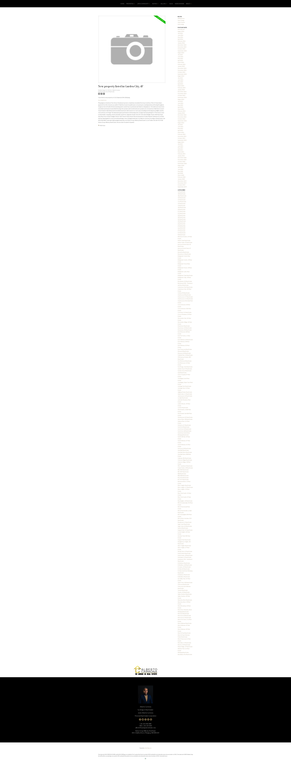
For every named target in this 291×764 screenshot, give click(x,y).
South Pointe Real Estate (184, 553)
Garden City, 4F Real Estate (108, 91)
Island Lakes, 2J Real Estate (185, 394)
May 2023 (180, 105)
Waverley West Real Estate (185, 600)
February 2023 (181, 111)
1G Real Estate (182, 199)
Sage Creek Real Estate (184, 524)
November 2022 (182, 117)
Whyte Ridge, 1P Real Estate (185, 646)
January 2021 (181, 155)
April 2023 (180, 107)
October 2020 (181, 161)
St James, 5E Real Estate (184, 567)
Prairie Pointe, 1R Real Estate (185, 468)
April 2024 (180, 84)
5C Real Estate (181, 227)
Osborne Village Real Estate (185, 460)
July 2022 (180, 124)
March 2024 (181, 85)
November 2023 (182, 93)
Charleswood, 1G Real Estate (185, 298)
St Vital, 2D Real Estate (184, 569)
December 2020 (182, 157)
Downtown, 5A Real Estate (185, 328)
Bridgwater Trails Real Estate (185, 275)
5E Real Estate (181, 229)
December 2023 (182, 91)
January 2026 (181, 43)
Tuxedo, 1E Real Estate (184, 592)
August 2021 (181, 142)
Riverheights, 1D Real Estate (185, 501)
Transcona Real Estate (183, 584)
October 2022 (181, 119)
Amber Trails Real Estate (184, 240)
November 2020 (182, 159)
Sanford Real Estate (183, 528)
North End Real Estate (183, 427)
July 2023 (180, 101)
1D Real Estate (182, 197)
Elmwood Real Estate (183, 351)
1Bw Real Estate (182, 196)
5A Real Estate (181, 225)
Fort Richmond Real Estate (185, 361)
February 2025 (181, 64)
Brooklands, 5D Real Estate (185, 281)
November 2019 (182, 183)
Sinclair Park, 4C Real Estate (185, 551)
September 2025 (182, 50)
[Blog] (151, 719)
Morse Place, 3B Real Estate (185, 419)
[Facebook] (140, 719)
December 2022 (182, 115)
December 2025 (182, 45)
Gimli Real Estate (182, 372)
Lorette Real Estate (183, 407)
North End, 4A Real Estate (184, 429)
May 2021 (180, 148)
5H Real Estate (182, 232)
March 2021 (181, 152)
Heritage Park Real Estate (184, 386)
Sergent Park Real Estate (184, 539)
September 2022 (182, 120)
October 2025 (181, 49)
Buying (154, 3)
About (188, 3)
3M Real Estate (182, 221)
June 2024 (180, 80)
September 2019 (182, 186)
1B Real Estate (181, 194)
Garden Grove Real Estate (184, 370)
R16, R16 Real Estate (183, 477)
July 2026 (180, 33)
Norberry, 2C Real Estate (184, 425)
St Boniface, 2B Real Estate (185, 565)
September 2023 (182, 97)
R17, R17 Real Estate (183, 479)
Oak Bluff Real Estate (183, 450)
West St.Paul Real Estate (184, 633)
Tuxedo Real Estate (183, 590)
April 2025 (180, 60)
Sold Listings (181, 24)
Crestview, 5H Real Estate (184, 312)
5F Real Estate (181, 230)
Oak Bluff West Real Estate (185, 452)
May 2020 (180, 171)
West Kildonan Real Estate (184, 623)
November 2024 (182, 70)
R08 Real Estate (182, 473)
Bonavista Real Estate (183, 252)
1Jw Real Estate (182, 201)
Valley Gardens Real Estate (185, 594)
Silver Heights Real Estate (184, 545)
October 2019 (181, 185)
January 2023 (181, 113)
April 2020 (180, 173)
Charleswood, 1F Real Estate (185, 297)
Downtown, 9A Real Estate (185, 330)
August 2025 (181, 52)
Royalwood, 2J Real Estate (184, 522)
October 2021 (181, 138)
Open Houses (181, 22)
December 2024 (182, 68)
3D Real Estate (182, 219)
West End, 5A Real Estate (184, 615)
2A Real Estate (181, 209)
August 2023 (181, 99)
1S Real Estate (181, 205)
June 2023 (180, 103)
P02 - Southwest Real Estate (185, 466)
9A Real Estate (181, 234)
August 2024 (181, 76)
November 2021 (182, 136)
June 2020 (180, 169)
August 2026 (181, 31)
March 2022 (181, 132)
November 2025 (182, 47)
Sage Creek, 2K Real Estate (185, 526)
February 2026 (181, 41)
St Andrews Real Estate (184, 563)
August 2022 (181, 122)
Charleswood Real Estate (184, 295)
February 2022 (181, 134)
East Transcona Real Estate (185, 349)
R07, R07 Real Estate (183, 471)
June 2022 (180, 126)
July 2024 (180, 78)
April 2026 (180, 39)
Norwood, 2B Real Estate (184, 448)
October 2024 (181, 72)
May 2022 (180, 128)
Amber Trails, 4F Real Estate (185, 242)
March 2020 (181, 175)
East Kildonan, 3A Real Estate (185, 339)
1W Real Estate (182, 207)
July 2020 (180, 167)
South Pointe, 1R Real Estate (185, 555)
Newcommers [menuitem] (179, 3)
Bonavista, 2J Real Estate (184, 254)
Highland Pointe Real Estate (185, 392)
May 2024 (180, 82)
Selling (163, 3)
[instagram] (145, 719)
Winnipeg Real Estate (183, 652)
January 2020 (181, 179)
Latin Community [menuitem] (143, 3)
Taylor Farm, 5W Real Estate (185, 582)
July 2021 (180, 144)
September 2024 (182, 74)
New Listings (181, 20)
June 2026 (180, 35)
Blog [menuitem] (171, 3)
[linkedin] (148, 719)
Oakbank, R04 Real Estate (184, 458)
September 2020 (182, 163)
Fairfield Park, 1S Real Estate (185, 355)
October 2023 (181, 95)
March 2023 (181, 109)
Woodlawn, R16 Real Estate (185, 654)
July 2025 (180, 54)
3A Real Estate (181, 215)
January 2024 (181, 89)
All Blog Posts (181, 18)
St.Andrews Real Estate (184, 574)
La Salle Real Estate (183, 398)
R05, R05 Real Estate (183, 469)
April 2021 (180, 150)
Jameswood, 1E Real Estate (185, 396)
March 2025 (181, 62)
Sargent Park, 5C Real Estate (185, 530)
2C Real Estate (181, 211)
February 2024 (181, 87)
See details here (102, 100)
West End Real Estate (183, 613)
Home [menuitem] (122, 3)
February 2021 (181, 153)
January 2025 (181, 66)
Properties (130, 3)
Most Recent (181, 29)
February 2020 (181, 177)
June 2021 (180, 146)
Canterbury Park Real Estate (185, 287)
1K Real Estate (181, 203)
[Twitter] (143, 719)
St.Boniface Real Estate (184, 576)
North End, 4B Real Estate (184, 431)
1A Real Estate (181, 192)
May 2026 (180, 37)
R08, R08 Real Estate (183, 475)
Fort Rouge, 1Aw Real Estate (185, 366)
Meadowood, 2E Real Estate (185, 417)
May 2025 (180, 58)
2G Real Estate (182, 213)
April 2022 (180, 130)
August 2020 (181, 165)
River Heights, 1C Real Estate (185, 487)
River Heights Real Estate (184, 485)
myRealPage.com (147, 748)
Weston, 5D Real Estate (184, 644)
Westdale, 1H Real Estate (184, 642)
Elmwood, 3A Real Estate (184, 353)
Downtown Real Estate (184, 326)
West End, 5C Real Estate (184, 617)
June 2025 (180, 56)
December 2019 (182, 181)
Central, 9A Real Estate (184, 293)
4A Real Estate (181, 223)
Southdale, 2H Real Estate (184, 557)
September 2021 (182, 140)
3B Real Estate (181, 217)
